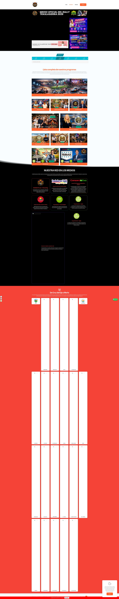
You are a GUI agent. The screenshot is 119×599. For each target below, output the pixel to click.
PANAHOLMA (36, 516)
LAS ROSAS (35, 443)
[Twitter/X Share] (1, 299)
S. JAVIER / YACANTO (74, 516)
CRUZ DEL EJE (55, 369)
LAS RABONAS (83, 303)
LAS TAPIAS (45, 443)
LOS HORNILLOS (54, 443)
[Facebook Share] (1, 297)
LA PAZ (64, 369)
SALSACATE (45, 516)
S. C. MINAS (64, 516)
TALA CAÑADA (83, 516)
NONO (83, 443)
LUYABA (64, 443)
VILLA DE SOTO (64, 590)
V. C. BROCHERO (45, 590)
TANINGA (36, 590)
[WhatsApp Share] (1, 301)
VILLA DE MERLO (54, 590)
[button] (1, 302)
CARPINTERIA (45, 369)
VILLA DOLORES (73, 590)
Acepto (109, 593)
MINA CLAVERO (73, 443)
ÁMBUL (36, 303)
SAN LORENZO (55, 516)
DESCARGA (67, 597)
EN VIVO (83, 4)
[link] (50, 44)
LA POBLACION (74, 369)
